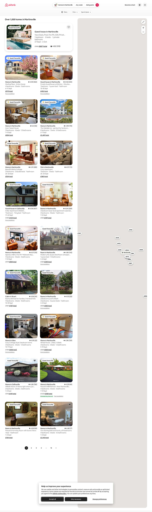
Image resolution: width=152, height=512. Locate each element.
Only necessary (76, 499)
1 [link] (26, 448)
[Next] (56, 448)
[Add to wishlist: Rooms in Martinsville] (69, 184)
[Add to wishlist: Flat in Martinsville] (69, 143)
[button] (43, 46)
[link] (21, 448)
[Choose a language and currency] (140, 5)
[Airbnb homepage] (10, 5)
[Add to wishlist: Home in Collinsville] (34, 360)
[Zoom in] (143, 28)
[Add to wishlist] (68, 27)
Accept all (52, 499)
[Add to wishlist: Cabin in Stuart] (34, 272)
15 (51, 448)
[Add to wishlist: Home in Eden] (34, 316)
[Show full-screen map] (143, 22)
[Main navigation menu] (145, 5)
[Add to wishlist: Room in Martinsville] (69, 228)
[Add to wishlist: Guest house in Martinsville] (69, 58)
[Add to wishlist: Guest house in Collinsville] (34, 184)
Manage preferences (100, 499)
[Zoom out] (143, 32)
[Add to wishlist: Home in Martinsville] (34, 58)
